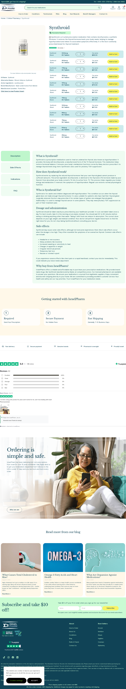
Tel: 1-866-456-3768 (101, 2)
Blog (64, 14)
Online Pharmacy (13, 18)
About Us (72, 631)
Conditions (36, 14)
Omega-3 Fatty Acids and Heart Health (60, 576)
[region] (24, 676)
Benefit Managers (89, 14)
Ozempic (101, 642)
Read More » (6, 594)
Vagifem (100, 638)
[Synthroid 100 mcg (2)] (23, 47)
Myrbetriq (101, 645)
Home (3, 18)
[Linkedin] (17, 657)
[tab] (15, 156)
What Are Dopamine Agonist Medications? (102, 576)
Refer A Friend (74, 642)
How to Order (23, 14)
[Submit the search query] (99, 7)
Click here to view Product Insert (12, 91)
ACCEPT (34, 680)
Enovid (100, 628)
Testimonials (47, 14)
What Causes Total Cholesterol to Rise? (19, 576)
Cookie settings (16, 680)
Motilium (100, 631)
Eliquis (100, 635)
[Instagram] (8, 657)
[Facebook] (13, 657)
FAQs (57, 14)
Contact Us (103, 14)
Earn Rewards (74, 14)
